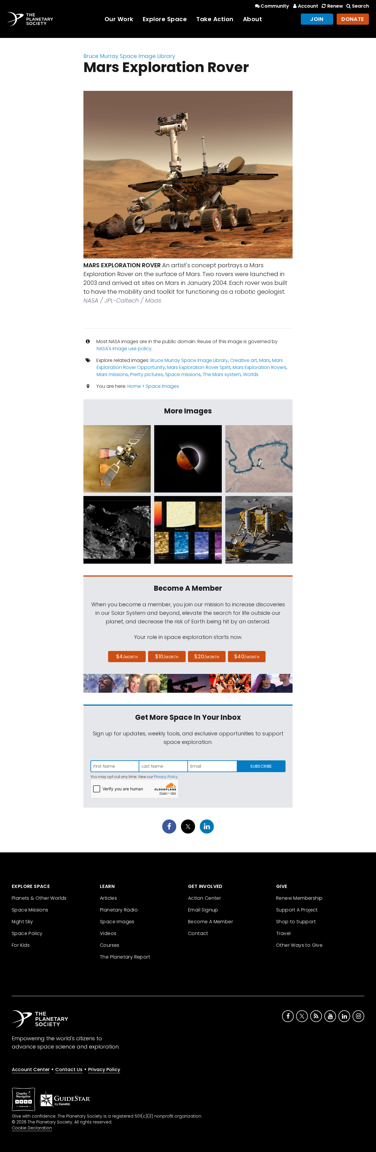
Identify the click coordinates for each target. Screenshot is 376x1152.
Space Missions (30, 909)
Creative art (243, 360)
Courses (110, 945)
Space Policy (27, 933)
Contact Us (69, 1069)
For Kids (21, 945)
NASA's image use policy (124, 348)
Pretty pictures (146, 374)
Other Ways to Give (299, 945)
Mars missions (112, 374)
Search (360, 6)
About (252, 19)
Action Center (204, 898)
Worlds (250, 374)
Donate (352, 19)
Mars (264, 360)
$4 (127, 656)
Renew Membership (299, 898)
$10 (166, 656)
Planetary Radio (119, 909)
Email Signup (203, 909)
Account (308, 6)
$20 (206, 656)
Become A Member (210, 921)
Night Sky (22, 921)
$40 (246, 656)
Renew (335, 6)
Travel (283, 933)
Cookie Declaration (32, 1128)
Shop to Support (296, 921)
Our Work (119, 19)
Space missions (183, 374)
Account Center (31, 1069)
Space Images (162, 386)
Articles (108, 898)
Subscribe (261, 766)
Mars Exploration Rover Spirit (199, 367)
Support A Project (297, 909)
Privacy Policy (166, 776)
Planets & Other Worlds (39, 898)
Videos (108, 933)
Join (317, 19)
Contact (198, 933)
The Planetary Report (125, 957)
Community (275, 6)
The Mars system (222, 374)
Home (134, 386)
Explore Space (165, 19)
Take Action (215, 19)
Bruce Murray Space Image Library (129, 56)
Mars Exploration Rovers (259, 367)
